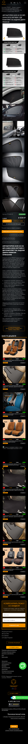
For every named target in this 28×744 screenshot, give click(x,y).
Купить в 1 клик (18, 221)
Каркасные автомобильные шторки (10, 8)
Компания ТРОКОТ (6, 7)
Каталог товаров (16, 7)
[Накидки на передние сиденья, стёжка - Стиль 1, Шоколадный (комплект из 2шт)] (14, 453)
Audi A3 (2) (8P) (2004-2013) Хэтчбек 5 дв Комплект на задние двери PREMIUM (12, 10)
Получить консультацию (14, 224)
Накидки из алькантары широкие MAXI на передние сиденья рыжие (13, 441)
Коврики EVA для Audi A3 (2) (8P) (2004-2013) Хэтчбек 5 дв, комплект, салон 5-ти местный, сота (13, 490)
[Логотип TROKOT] (4, 2)
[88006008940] (17, 3)
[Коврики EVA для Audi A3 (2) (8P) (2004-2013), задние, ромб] (14, 583)
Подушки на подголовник (8, 671)
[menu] (25, 3)
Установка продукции (14, 642)
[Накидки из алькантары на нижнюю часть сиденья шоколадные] (14, 557)
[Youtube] (15, 689)
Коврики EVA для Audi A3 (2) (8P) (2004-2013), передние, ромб (13, 543)
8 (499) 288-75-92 (14, 701)
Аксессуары (4, 669)
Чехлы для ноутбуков (7, 672)
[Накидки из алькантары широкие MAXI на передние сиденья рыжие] (14, 429)
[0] (11, 3)
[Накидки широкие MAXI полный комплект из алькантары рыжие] (14, 348)
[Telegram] (12, 698)
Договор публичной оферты (9, 652)
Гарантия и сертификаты (8, 653)
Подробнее (23, 362)
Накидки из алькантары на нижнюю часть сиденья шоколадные (13, 570)
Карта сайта (5, 657)
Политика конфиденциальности (9, 650)
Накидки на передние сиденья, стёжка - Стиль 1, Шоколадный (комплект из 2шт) (14, 464)
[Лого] (14, 683)
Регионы (14, 726)
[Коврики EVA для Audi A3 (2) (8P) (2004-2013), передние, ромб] (14, 531)
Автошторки (5, 661)
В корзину (7, 221)
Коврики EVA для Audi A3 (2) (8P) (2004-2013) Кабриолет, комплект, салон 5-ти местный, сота (13, 516)
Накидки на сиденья (6, 662)
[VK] (12, 689)
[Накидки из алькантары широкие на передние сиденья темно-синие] (14, 401)
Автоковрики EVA (6, 667)
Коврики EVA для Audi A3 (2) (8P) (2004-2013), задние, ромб (13, 595)
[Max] (22, 682)
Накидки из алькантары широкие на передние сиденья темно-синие (14, 414)
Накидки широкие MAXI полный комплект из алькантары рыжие (13, 361)
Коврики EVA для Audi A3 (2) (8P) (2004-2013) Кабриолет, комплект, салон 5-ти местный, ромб (13, 386)
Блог (3, 655)
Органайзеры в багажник (5, 665)
